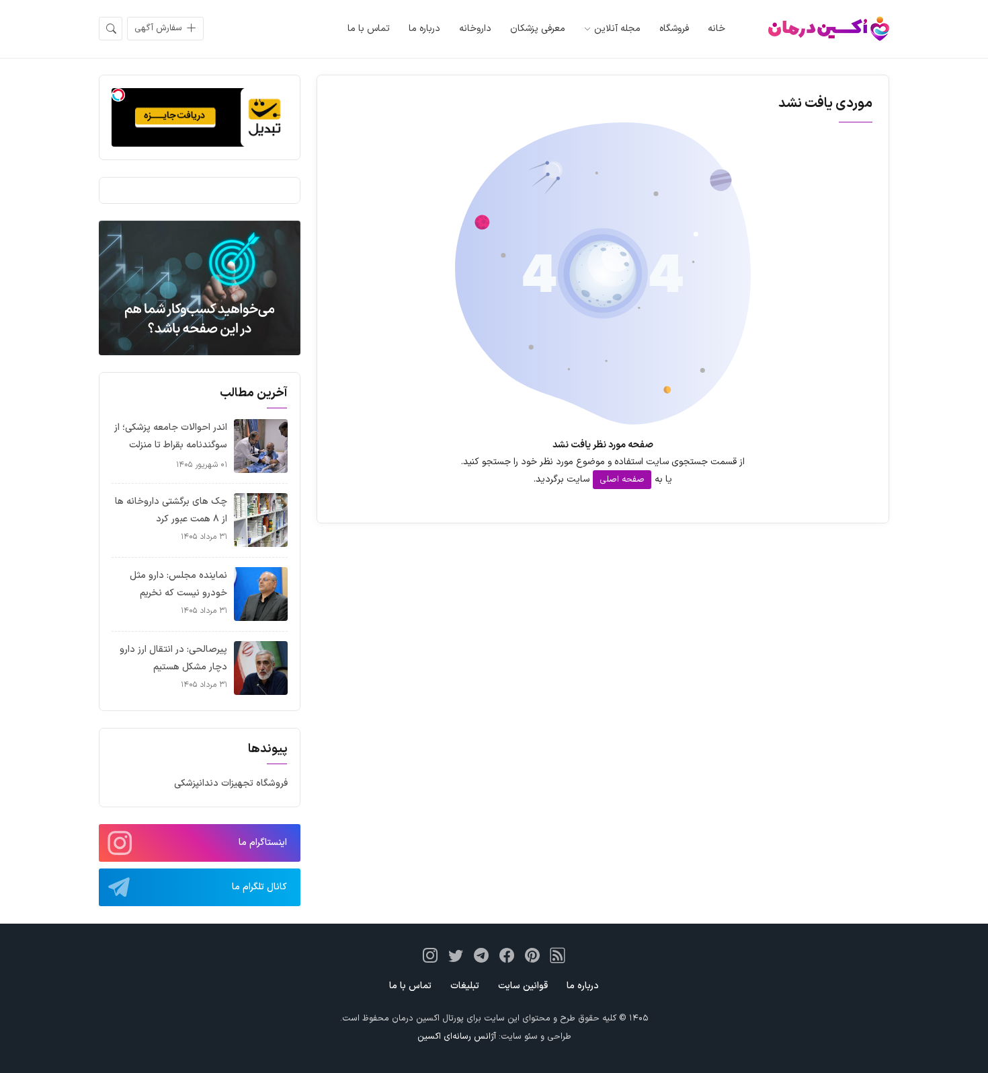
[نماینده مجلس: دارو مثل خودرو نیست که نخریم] (261, 594)
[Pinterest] (532, 955)
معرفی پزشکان (537, 29)
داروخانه (475, 29)
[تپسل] (118, 95)
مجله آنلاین (617, 29)
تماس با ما (368, 29)
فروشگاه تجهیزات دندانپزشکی (231, 783)
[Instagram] (430, 955)
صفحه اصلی (622, 479)
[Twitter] (455, 955)
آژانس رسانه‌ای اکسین (456, 1036)
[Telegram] (481, 955)
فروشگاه (674, 29)
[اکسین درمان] (828, 29)
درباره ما (424, 29)
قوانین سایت (523, 986)
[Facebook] (506, 955)
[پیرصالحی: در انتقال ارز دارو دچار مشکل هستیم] (261, 668)
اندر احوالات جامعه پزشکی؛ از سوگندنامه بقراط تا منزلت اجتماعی (170, 445)
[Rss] (557, 955)
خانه (716, 29)
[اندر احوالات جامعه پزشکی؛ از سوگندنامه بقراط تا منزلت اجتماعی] (261, 446)
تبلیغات (464, 986)
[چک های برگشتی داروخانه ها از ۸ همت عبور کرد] (261, 520)
